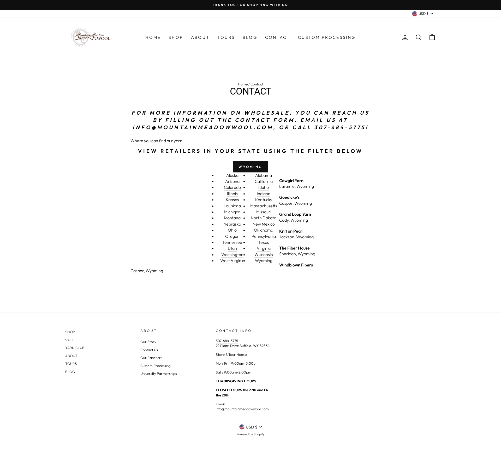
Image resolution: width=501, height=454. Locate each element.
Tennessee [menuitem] (232, 242)
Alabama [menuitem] (263, 175)
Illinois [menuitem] (232, 193)
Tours (226, 37)
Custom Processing (326, 37)
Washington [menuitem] (232, 254)
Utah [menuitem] (232, 248)
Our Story (148, 341)
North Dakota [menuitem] (263, 217)
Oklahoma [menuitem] (263, 230)
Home (153, 37)
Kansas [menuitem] (232, 199)
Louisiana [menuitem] (232, 205)
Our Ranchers (151, 357)
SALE (69, 340)
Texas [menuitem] (263, 242)
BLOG (70, 371)
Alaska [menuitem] (232, 175)
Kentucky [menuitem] (263, 199)
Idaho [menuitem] (263, 187)
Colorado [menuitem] (232, 187)
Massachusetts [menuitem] (263, 205)
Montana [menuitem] (232, 217)
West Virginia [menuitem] (232, 260)
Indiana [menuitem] (263, 193)
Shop (176, 37)
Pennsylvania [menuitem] (264, 236)
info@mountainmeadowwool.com (203, 127)
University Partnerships (158, 373)
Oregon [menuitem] (232, 236)
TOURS (71, 363)
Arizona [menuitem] (232, 181)
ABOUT (71, 355)
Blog (250, 37)
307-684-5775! (341, 127)
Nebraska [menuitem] (232, 224)
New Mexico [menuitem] (264, 224)
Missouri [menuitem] (263, 211)
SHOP (70, 331)
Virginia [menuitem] (264, 248)
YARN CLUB (75, 347)
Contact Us (149, 349)
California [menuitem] (264, 181)
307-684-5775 (227, 340)
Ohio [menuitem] (232, 230)
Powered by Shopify (250, 434)
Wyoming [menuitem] (263, 260)
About (200, 37)
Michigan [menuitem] (232, 211)
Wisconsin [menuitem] (263, 254)
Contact (277, 37)
